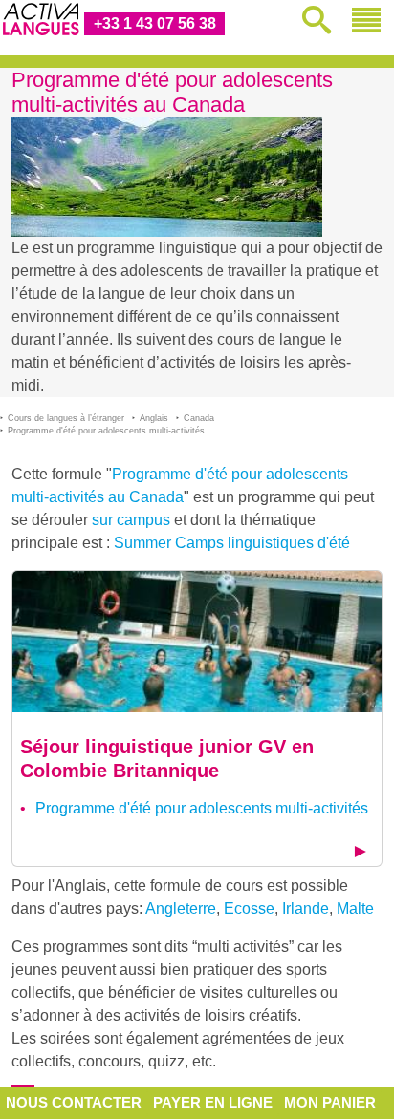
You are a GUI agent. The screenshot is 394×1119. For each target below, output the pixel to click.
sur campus (131, 520)
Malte (355, 908)
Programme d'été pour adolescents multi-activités (201, 808)
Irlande (305, 908)
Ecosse (249, 908)
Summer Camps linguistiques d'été (232, 543)
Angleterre (180, 908)
